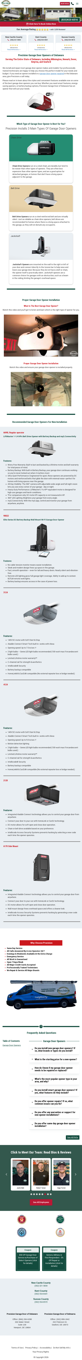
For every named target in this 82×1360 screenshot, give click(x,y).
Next (75, 1174)
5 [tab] (42, 1194)
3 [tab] (37, 1194)
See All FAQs (72, 1137)
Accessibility (45, 1348)
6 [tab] (45, 1194)
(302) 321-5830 (15, 40)
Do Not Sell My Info (61, 1348)
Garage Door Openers (12, 1045)
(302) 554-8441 (42, 40)
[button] (13, 46)
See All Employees (41, 1202)
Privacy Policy (31, 1348)
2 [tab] (34, 1194)
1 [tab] (31, 1194)
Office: (22, 1319)
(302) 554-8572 (69, 40)
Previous (6, 1174)
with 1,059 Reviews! (57, 29)
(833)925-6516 (69, 19)
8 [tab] (51, 1194)
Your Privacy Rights (40, 1352)
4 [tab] (40, 1194)
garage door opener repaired (52, 73)
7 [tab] (48, 1194)
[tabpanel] (20, 1174)
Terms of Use (17, 1348)
